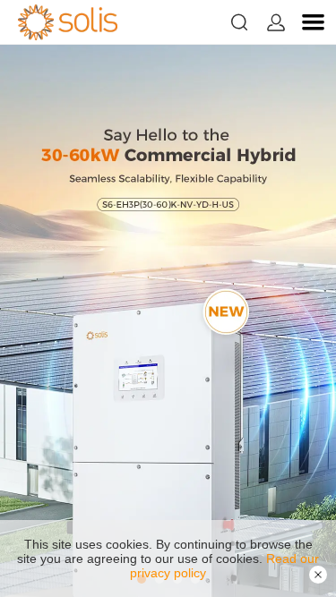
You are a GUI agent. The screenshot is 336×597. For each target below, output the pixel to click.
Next (300, 321)
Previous (36, 321)
